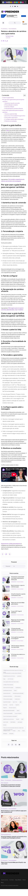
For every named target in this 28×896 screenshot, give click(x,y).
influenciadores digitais (7, 699)
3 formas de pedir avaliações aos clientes (17, 629)
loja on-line (15, 702)
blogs (4, 679)
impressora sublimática (7, 696)
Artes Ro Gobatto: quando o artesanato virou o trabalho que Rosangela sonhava (14, 837)
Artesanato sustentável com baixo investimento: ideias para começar (10, 785)
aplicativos (19, 676)
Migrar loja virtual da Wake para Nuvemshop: (17, 620)
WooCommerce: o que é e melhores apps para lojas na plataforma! (13, 811)
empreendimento (6, 693)
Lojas (20, 702)
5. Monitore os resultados (10, 121)
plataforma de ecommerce (8, 719)
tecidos (4, 725)
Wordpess (5, 733)
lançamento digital (6, 702)
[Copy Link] (7, 41)
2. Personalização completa (11, 105)
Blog (2, 882)
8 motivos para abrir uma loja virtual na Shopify (12, 673)
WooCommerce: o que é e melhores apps (17, 586)
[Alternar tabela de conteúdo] (23, 95)
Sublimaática (12, 722)
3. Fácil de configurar (9, 106)
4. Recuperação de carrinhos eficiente (13, 108)
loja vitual (11, 704)
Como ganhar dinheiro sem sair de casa (10, 681)
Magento (5, 707)
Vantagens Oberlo (6, 730)
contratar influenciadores (8, 684)
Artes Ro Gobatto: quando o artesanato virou (18, 594)
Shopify (17, 719)
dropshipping (18, 687)
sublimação (20, 722)
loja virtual (5, 704)
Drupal (15, 690)
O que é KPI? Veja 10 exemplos (16, 612)
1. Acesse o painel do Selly (10, 114)
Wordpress (11, 733)
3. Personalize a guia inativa (10, 117)
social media (5, 722)
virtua (19, 730)
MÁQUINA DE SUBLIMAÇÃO (8, 710)
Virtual (23, 730)
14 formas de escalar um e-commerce (18, 655)
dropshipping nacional (7, 690)
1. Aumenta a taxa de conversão (12, 103)
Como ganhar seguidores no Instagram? (17, 637)
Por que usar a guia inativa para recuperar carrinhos (13, 100)
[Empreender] (10, 11)
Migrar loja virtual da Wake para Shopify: (17, 603)
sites (22, 719)
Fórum (24, 880)
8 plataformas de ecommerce (9, 676)
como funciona (10, 679)
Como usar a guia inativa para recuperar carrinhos (12, 111)
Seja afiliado (18, 880)
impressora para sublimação (18, 693)
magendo (17, 704)
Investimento (17, 699)
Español (24, 24)
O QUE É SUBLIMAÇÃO (7, 713)
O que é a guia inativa (8, 97)
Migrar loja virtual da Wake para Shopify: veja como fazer (13, 863)
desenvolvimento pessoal (8, 687)
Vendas (14, 730)
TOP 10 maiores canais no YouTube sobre (17, 646)
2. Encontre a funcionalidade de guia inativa (14, 115)
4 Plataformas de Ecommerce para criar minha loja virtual (13, 670)
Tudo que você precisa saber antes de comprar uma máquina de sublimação (13, 728)
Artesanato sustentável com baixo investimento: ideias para (17, 578)
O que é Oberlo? (18, 713)
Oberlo (18, 710)
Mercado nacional (12, 707)
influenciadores (17, 696)
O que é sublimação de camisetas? (10, 716)
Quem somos (4, 880)
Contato (11, 880)
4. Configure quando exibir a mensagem (13, 119)
